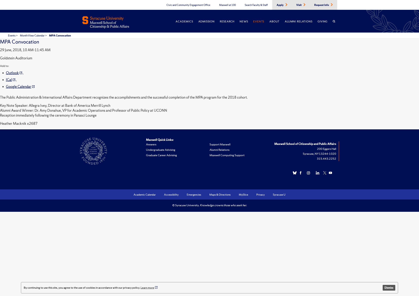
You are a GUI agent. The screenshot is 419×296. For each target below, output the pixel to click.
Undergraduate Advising (160, 150)
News (244, 21)
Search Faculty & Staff (256, 5)
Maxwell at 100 (227, 5)
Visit (299, 5)
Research (227, 21)
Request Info (321, 5)
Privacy (260, 194)
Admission (206, 21)
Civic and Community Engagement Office (188, 5)
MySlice (243, 194)
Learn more (147, 287)
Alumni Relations (298, 21)
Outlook (12, 72)
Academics (184, 21)
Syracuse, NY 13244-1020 (319, 154)
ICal (9, 79)
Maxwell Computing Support (227, 155)
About (274, 21)
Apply (280, 5)
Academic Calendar (145, 194)
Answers (151, 144)
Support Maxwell (220, 144)
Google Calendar (18, 86)
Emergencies (194, 194)
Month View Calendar (32, 35)
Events (258, 21)
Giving (323, 21)
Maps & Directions (220, 194)
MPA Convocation (60, 35)
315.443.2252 (326, 158)
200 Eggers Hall (326, 149)
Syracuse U (279, 194)
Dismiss (388, 287)
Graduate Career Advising (161, 155)
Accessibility (171, 194)
